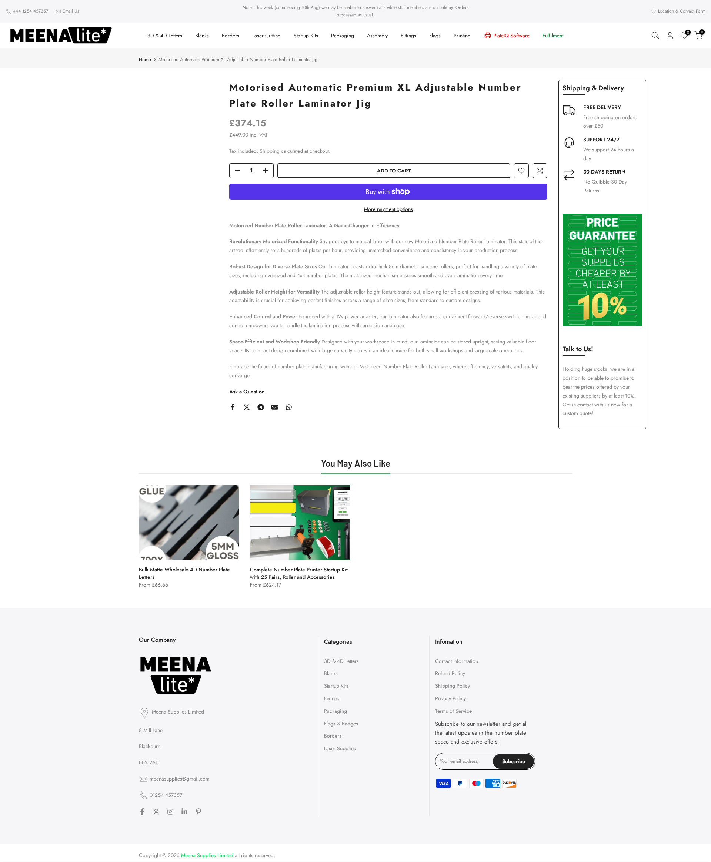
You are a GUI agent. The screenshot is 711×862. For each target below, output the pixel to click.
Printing (462, 35)
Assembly (377, 35)
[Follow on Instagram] (170, 811)
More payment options (388, 209)
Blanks (202, 35)
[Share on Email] (274, 407)
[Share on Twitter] (246, 407)
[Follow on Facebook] (142, 811)
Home (145, 59)
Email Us (71, 11)
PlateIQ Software (511, 35)
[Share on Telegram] (260, 407)
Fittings (408, 35)
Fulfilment (553, 35)
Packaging (342, 35)
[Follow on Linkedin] (184, 811)
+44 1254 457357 (30, 11)
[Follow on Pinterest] (198, 811)
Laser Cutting (266, 35)
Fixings (332, 698)
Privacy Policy (450, 698)
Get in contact (578, 404)
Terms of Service (453, 711)
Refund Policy (450, 673)
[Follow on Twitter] (156, 811)
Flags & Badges (341, 723)
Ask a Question (247, 391)
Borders (230, 35)
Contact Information (456, 661)
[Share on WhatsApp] (289, 407)
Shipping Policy (452, 686)
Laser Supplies (340, 748)
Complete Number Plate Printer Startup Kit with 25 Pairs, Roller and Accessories (299, 573)
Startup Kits (306, 35)
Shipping (270, 151)
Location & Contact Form (681, 11)
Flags (435, 35)
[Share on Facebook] (232, 407)
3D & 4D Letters (164, 35)
